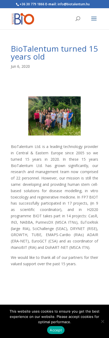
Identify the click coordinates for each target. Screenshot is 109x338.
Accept (56, 330)
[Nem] (102, 321)
